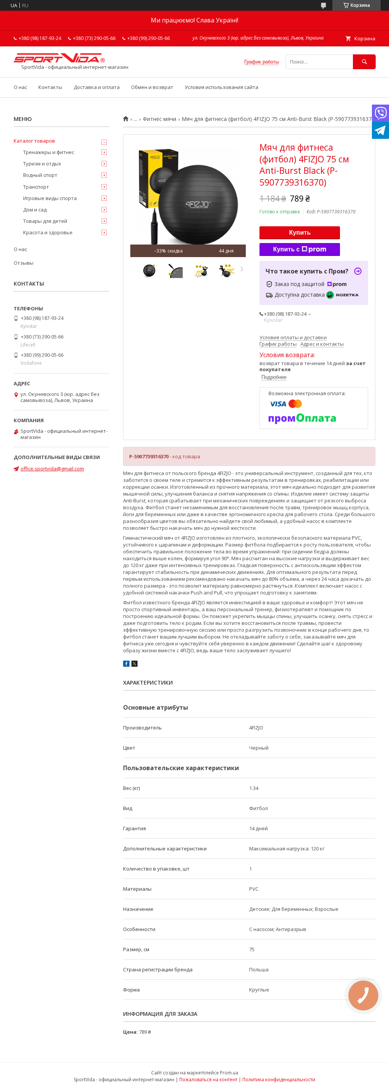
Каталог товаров (34, 140)
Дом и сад (35, 209)
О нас (20, 87)
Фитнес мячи (159, 119)
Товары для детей (45, 221)
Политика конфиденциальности (278, 1079)
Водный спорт (40, 175)
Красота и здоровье (48, 232)
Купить (300, 232)
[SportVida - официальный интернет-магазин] (59, 60)
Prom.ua (229, 1072)
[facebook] (126, 664)
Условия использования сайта (221, 87)
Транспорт (36, 186)
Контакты (50, 87)
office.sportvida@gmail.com (52, 469)
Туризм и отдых (42, 163)
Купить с (286, 249)
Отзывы (23, 262)
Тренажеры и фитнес (48, 152)
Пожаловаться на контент (208, 1079)
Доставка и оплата (97, 87)
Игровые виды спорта (50, 198)
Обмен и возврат (152, 87)
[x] (134, 664)
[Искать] (364, 61)
